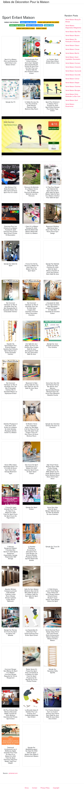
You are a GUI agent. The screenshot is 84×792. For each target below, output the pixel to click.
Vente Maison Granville (72, 75)
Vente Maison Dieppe (72, 82)
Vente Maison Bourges (72, 90)
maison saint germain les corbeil (48, 22)
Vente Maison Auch (71, 100)
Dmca (27, 788)
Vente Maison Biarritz (72, 53)
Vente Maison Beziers (72, 35)
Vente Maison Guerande (73, 71)
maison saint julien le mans (25, 28)
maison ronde (48, 25)
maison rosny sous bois (28, 22)
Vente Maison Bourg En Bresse (73, 20)
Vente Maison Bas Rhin (73, 32)
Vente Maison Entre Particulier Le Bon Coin (72, 95)
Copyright (56, 788)
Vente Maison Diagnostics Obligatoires (73, 26)
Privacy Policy (45, 788)
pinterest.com (13, 773)
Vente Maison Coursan (72, 63)
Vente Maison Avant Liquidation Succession (72, 58)
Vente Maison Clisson (72, 45)
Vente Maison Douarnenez (69, 105)
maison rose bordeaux (11, 22)
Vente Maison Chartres (72, 86)
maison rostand (41, 28)
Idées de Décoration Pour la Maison (26, 2)
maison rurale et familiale (34, 25)
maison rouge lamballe (17, 25)
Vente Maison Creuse (72, 49)
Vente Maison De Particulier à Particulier (72, 40)
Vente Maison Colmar (72, 79)
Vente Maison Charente (73, 67)
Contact (34, 788)
